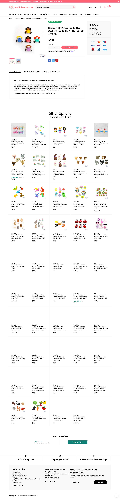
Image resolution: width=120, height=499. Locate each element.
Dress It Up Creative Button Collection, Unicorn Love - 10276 (79, 142)
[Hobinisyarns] (21, 7)
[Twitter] (53, 60)
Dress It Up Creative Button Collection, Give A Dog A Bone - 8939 (18, 236)
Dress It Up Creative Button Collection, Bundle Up (100, 358)
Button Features (32, 71)
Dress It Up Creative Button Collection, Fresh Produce (39, 418)
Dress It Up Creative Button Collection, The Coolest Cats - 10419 (59, 296)
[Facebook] (49, 60)
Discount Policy (17, 482)
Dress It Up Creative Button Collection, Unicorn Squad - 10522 (100, 296)
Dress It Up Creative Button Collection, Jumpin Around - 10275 (38, 236)
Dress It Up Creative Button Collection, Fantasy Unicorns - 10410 (39, 142)
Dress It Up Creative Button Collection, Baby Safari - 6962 (18, 358)
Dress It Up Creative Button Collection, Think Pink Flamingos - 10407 (80, 296)
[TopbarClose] (119, 1)
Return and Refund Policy (20, 475)
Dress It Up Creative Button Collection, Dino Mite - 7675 (17, 204)
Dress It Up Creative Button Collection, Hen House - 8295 (80, 418)
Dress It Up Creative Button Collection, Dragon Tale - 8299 (37, 204)
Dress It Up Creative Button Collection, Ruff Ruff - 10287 (17, 296)
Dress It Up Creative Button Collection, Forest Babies (18, 418)
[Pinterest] (56, 60)
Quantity (50, 44)
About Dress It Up (51, 71)
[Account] (105, 7)
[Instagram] (47, 482)
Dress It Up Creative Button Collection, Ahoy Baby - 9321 (101, 142)
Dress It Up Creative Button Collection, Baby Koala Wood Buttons (101, 328)
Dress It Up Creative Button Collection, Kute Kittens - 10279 (59, 236)
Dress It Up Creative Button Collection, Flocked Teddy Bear (100, 388)
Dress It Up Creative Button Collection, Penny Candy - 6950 (39, 266)
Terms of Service (17, 474)
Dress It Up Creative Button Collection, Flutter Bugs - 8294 (79, 204)
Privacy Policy (16, 472)
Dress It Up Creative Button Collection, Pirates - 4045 (58, 266)
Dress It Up (50, 25)
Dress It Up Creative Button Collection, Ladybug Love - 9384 (80, 236)
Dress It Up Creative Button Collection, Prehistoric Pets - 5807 (100, 266)
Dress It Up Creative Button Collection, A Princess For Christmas (59, 328)
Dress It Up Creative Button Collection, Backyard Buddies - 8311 (101, 173)
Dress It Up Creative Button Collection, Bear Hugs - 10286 (80, 173)
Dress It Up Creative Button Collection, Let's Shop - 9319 (100, 236)
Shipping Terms (17, 477)
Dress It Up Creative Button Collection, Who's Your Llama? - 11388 (39, 328)
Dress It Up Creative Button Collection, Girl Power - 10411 (59, 142)
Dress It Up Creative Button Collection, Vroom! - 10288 (17, 328)
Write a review (78, 442)
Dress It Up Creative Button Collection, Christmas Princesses (38, 388)
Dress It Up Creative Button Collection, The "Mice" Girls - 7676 (38, 296)
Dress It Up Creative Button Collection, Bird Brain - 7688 (59, 358)
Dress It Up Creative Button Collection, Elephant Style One (58, 388)
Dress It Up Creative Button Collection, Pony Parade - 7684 (80, 266)
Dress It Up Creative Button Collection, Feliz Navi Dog (80, 388)
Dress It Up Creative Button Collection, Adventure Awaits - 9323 (81, 328)
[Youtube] (54, 482)
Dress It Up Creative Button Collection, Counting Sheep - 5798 (39, 173)
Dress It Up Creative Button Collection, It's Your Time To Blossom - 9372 (101, 205)
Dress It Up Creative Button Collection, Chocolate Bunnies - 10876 (59, 174)
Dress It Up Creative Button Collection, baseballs (37, 358)
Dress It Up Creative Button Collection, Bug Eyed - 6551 (80, 358)
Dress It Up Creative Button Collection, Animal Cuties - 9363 (17, 173)
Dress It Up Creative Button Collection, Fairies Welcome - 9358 (60, 204)
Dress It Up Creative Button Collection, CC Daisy (17, 388)
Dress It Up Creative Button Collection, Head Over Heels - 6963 (59, 418)
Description (15, 71)
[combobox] (53, 7)
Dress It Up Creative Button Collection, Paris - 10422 (18, 266)
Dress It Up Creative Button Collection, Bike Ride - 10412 (17, 142)
